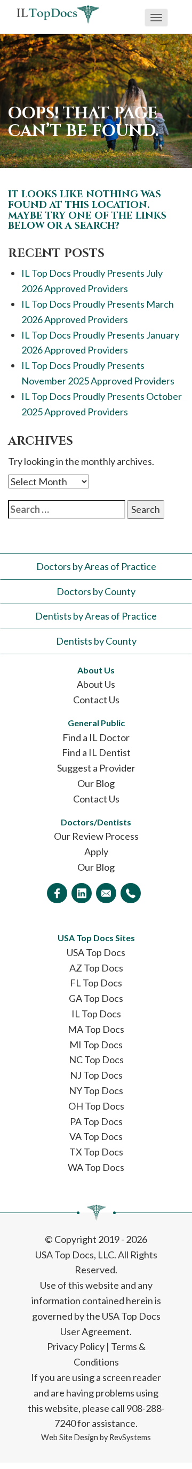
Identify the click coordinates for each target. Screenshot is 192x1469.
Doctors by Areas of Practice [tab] (96, 566)
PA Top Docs (96, 1121)
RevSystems (130, 1437)
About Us (96, 684)
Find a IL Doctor (96, 737)
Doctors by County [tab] (96, 591)
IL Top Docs (96, 1014)
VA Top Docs (96, 1136)
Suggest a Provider (96, 768)
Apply (96, 851)
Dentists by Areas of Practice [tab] (96, 616)
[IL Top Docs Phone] (131, 893)
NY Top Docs (96, 1090)
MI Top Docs (96, 1044)
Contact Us (96, 699)
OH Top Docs (96, 1106)
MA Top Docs (96, 1029)
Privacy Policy (76, 1346)
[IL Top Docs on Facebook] (57, 893)
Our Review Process (96, 836)
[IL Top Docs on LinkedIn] (81, 893)
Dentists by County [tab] (96, 641)
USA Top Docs (96, 952)
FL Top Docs (96, 983)
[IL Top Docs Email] (106, 893)
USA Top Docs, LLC (74, 1255)
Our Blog (96, 783)
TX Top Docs (96, 1152)
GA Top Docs (96, 998)
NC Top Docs (96, 1059)
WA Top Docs (96, 1167)
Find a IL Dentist (96, 752)
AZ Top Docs (96, 968)
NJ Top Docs (96, 1075)
